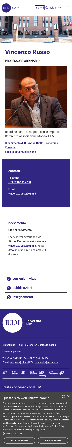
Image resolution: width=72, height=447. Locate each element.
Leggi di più (40, 429)
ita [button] (60, 7)
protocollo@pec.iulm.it (46, 362)
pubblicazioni (22, 287)
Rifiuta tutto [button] (53, 440)
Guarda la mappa (47, 345)
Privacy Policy (9, 429)
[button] (36, 433)
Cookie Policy (57, 426)
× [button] (68, 396)
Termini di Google (25, 429)
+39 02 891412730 (19, 182)
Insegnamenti (23, 297)
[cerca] (46, 8)
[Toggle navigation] (68, 8)
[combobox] (63, 396)
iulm (5, 373)
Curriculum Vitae (25, 278)
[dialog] (36, 419)
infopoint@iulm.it (19, 362)
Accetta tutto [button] (19, 440)
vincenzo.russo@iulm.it (22, 194)
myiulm (53, 8)
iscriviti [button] (39, 8)
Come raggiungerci (12, 351)
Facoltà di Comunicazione (20, 152)
